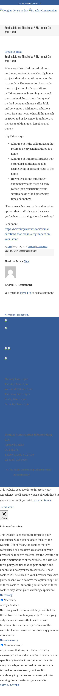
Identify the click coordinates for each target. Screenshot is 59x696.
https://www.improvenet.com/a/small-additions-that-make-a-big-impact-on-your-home (28, 234)
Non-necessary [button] (9, 640)
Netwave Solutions (38, 475)
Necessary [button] (6, 595)
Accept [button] (38, 500)
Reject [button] (47, 500)
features (31, 247)
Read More (7, 507)
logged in (25, 292)
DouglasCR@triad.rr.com (19, 464)
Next (19, 51)
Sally (10, 247)
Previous (10, 51)
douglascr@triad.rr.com (32, 6)
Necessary (10, 600)
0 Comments (41, 247)
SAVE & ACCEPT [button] (9, 685)
